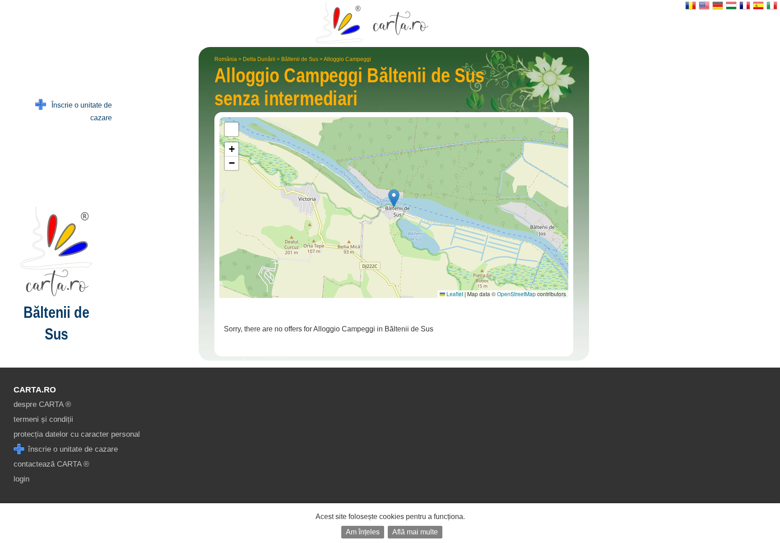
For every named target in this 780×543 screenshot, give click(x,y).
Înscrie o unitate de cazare (79, 111)
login (21, 479)
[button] (393, 198)
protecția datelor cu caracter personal (77, 434)
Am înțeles (363, 532)
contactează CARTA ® (51, 464)
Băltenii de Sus (299, 59)
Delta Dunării (259, 59)
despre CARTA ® (42, 404)
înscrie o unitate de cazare (72, 449)
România (225, 59)
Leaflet (454, 293)
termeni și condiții (43, 419)
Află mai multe (415, 532)
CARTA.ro (35, 389)
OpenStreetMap (516, 293)
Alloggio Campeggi (347, 59)
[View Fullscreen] (231, 129)
